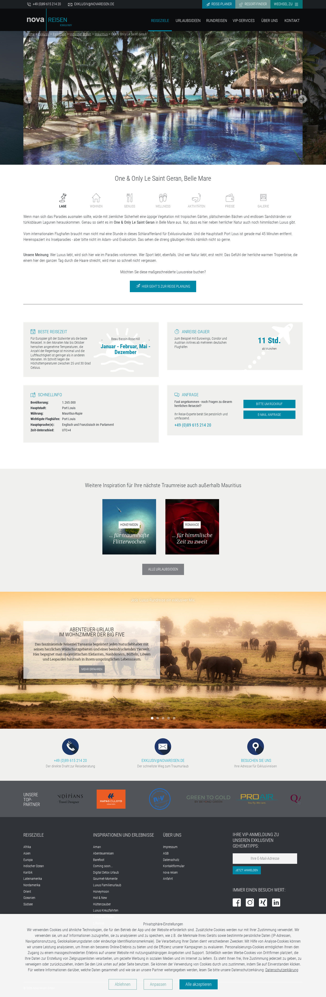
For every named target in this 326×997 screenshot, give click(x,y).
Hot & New (100, 898)
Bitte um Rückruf (269, 404)
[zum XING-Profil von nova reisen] (263, 903)
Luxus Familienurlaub (107, 885)
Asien (27, 853)
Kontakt (292, 20)
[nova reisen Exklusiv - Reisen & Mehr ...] (49, 19)
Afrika (27, 847)
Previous (102, 340)
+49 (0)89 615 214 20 (46, 4)
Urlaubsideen (188, 20)
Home (30, 34)
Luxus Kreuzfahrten (105, 910)
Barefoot (98, 860)
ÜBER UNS (172, 835)
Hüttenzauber (102, 904)
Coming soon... (103, 866)
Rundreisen (216, 20)
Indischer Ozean (80, 34)
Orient (27, 892)
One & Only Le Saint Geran (129, 34)
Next (149, 340)
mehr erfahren (91, 669)
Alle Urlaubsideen (163, 569)
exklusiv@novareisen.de (94, 4)
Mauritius (101, 34)
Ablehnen (123, 984)
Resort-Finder (255, 4)
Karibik (27, 872)
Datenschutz (171, 860)
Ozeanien (29, 898)
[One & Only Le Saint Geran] (163, 98)
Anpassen (158, 984)
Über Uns (269, 20)
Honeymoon (101, 892)
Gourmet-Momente (105, 879)
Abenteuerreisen (103, 853)
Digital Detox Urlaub (106, 872)
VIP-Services (244, 20)
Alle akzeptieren (198, 984)
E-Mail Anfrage (269, 415)
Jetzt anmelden (247, 870)
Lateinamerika (32, 879)
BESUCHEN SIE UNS (255, 760)
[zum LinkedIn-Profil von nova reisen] (276, 903)
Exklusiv (43, 34)
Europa (28, 860)
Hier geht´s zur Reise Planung (165, 286)
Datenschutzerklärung (281, 970)
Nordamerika (31, 885)
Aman (97, 847)
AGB (166, 853)
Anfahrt (168, 879)
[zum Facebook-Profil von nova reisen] (237, 903)
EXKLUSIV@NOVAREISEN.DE (163, 760)
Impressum (170, 847)
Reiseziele (160, 20)
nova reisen (170, 872)
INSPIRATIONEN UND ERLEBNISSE (123, 835)
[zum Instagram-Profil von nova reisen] (250, 903)
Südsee (28, 904)
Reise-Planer (221, 4)
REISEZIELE (33, 835)
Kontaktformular (173, 866)
